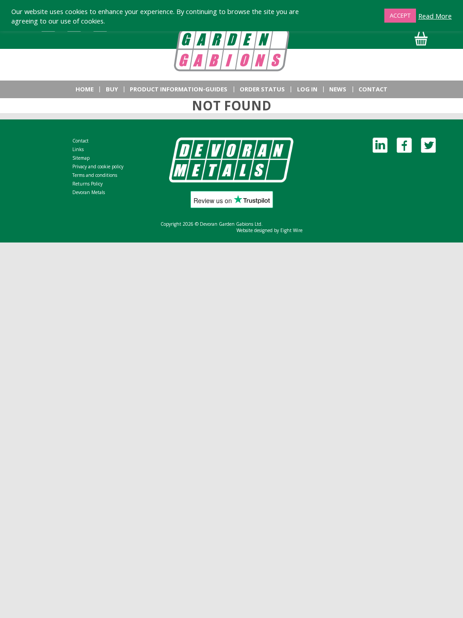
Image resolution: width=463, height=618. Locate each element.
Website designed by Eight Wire (269, 230)
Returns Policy (87, 184)
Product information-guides (178, 89)
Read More (435, 16)
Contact (373, 89)
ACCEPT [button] (400, 15)
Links (78, 149)
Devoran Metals (88, 192)
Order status (262, 89)
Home (85, 89)
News (337, 89)
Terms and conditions (94, 175)
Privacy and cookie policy (97, 166)
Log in (307, 89)
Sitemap (81, 158)
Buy (112, 89)
